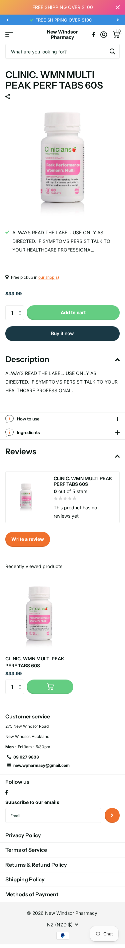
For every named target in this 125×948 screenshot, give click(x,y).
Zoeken (112, 51)
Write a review (27, 539)
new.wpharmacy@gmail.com (41, 765)
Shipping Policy (25, 879)
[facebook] (6, 792)
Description (27, 359)
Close (117, 7)
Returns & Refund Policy (36, 864)
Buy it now (62, 333)
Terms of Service (26, 849)
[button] (7, 20)
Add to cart (73, 312)
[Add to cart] (50, 687)
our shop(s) (48, 277)
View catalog (9, 34)
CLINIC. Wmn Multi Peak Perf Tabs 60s (34, 662)
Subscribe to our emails (32, 802)
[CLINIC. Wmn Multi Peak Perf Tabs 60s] (39, 616)
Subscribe (112, 815)
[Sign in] (103, 34)
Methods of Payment (32, 894)
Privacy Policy (23, 835)
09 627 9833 (26, 757)
